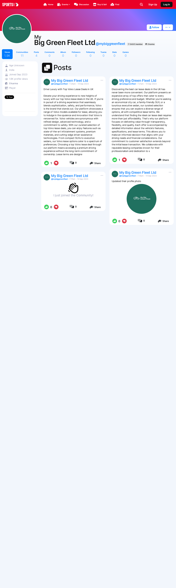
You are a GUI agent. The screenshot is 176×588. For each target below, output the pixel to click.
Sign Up (152, 4)
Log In (166, 4)
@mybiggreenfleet (110, 44)
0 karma (151, 44)
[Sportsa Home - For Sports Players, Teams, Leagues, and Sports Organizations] (12, 4)
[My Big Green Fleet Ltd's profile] (47, 82)
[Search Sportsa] (141, 4)
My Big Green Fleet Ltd (69, 80)
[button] (48, 4)
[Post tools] (101, 79)
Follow (155, 27)
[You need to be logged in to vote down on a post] (56, 163)
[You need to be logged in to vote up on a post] (46, 163)
